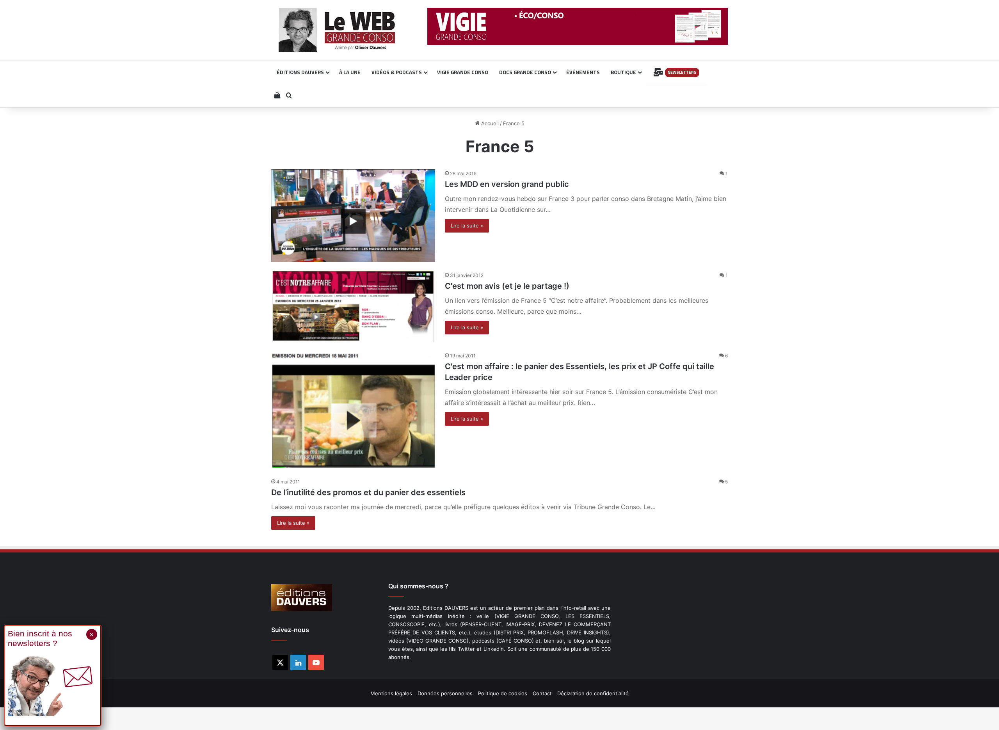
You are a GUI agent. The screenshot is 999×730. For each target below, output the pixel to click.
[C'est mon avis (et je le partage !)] (353, 306)
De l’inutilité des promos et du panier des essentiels (368, 492)
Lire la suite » (467, 225)
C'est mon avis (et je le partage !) (507, 286)
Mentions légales (391, 693)
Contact (542, 693)
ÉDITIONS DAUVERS (300, 72)
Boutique (623, 72)
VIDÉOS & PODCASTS (397, 72)
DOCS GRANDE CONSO (525, 72)
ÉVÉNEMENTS (583, 72)
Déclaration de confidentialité (593, 693)
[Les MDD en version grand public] (353, 215)
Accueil (489, 123)
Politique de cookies (502, 693)
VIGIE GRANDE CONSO (462, 72)
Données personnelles (445, 693)
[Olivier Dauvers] (337, 30)
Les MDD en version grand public (507, 184)
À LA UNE (350, 72)
